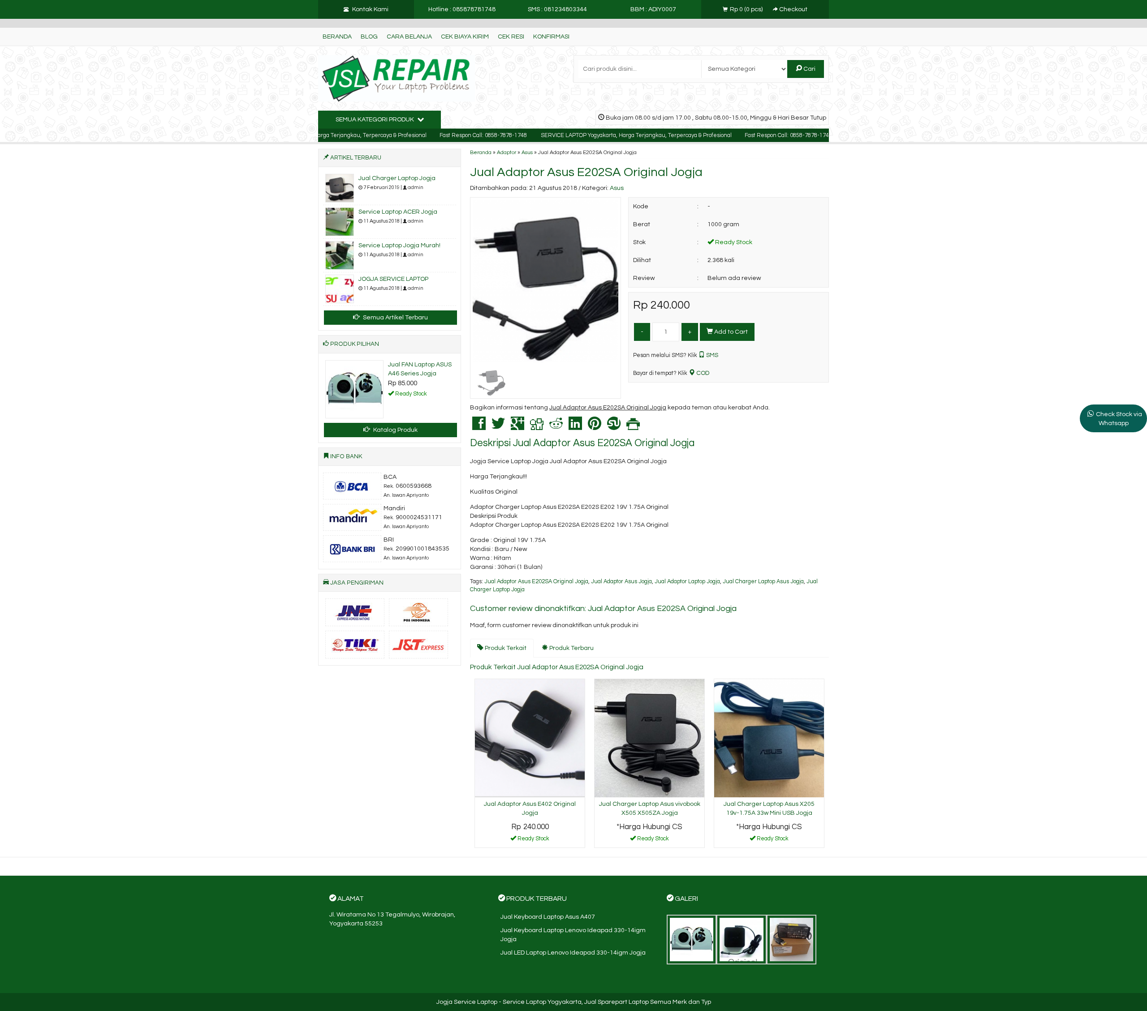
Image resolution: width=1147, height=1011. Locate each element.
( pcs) (747, 9)
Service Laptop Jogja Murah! (399, 245)
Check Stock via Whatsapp (1119, 418)
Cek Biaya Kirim (465, 37)
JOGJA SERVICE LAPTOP (393, 279)
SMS (711, 355)
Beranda (337, 37)
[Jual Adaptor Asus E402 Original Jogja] (530, 738)
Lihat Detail (533, 840)
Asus (527, 152)
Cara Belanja (409, 37)
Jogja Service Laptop (466, 1002)
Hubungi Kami (652, 840)
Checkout (792, 9)
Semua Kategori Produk (375, 119)
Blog (369, 37)
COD (702, 373)
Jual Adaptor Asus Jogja (621, 582)
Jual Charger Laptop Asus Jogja (763, 582)
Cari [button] (808, 69)
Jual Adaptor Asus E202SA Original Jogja (586, 172)
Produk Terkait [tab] (504, 648)
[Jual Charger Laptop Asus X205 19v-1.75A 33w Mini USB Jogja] (769, 738)
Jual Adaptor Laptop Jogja (687, 582)
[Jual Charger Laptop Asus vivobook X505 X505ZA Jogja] (649, 738)
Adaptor (506, 152)
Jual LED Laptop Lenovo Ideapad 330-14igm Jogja (573, 953)
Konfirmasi (551, 37)
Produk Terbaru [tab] (571, 648)
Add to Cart (730, 332)
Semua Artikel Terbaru (395, 317)
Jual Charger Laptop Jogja (397, 178)
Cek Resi (511, 37)
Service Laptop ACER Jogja (397, 212)
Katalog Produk (395, 430)
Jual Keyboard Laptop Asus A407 (547, 917)
